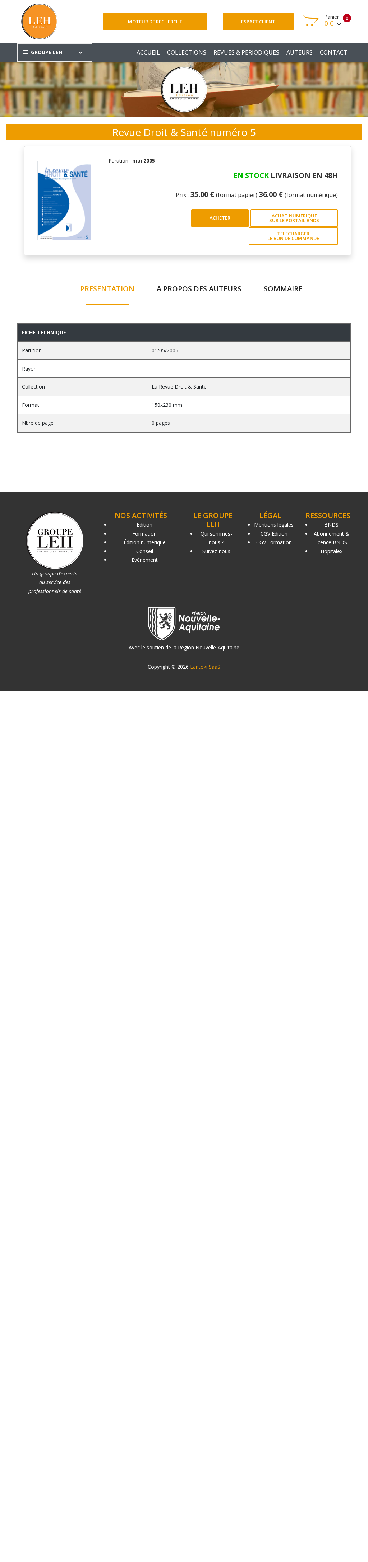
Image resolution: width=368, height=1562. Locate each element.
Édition (144, 524)
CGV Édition (274, 533)
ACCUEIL (148, 52)
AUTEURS (299, 52)
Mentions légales (274, 524)
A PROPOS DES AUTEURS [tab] (199, 288)
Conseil (144, 551)
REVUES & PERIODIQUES (246, 52)
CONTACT (334, 52)
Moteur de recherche (155, 21)
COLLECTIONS (186, 52)
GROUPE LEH (46, 52)
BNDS (331, 524)
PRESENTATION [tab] (107, 288)
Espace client (258, 21)
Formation (144, 533)
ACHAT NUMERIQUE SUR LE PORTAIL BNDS (294, 218)
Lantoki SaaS (205, 666)
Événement (145, 559)
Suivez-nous (216, 551)
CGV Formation (274, 542)
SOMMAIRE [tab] (283, 288)
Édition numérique (145, 542)
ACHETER (220, 218)
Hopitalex (331, 551)
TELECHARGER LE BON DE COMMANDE (293, 235)
